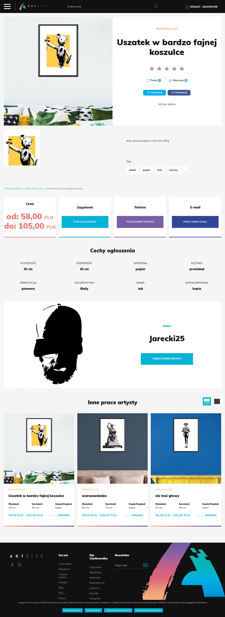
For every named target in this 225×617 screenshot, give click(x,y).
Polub (155, 80)
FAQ (61, 593)
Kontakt (63, 583)
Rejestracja (95, 573)
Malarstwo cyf (33, 189)
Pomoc (62, 598)
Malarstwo (95, 578)
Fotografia (95, 599)
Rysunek (94, 594)
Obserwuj (179, 80)
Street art (94, 588)
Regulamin (64, 569)
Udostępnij (155, 92)
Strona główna (13, 189)
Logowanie (95, 567)
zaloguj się (209, 7)
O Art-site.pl (65, 564)
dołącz (195, 7)
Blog (61, 588)
